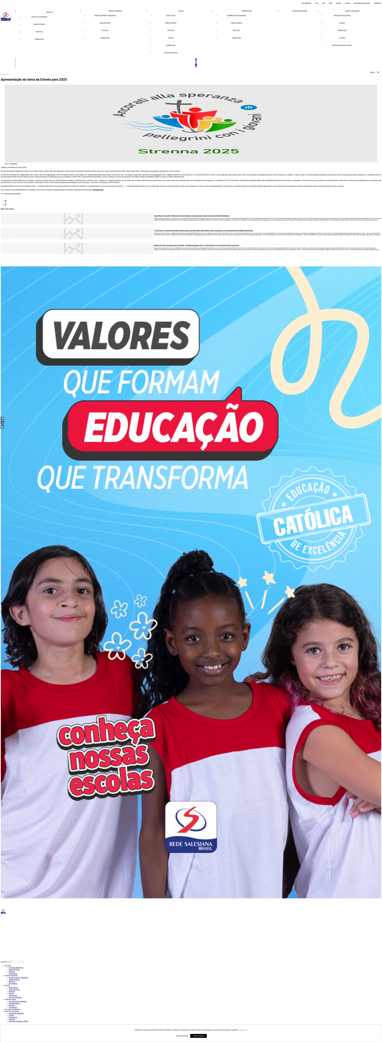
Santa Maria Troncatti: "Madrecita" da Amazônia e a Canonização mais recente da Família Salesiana (191, 216)
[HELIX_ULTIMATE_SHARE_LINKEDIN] (5, 205)
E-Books (342, 38)
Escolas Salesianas (39, 17)
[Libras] (2, 418)
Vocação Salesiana (299, 11)
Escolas (49, 12)
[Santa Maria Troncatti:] (77, 224)
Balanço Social (11, 929)
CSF (323, 3)
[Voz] (2, 422)
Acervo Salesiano (12, 1011)
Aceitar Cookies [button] (198, 1036)
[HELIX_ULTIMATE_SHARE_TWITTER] (5, 203)
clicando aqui (98, 190)
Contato (8, 948)
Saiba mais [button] (243, 1030)
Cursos (171, 38)
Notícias (39, 32)
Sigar (338, 3)
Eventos (377, 3)
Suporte (8, 946)
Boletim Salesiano (362, 3)
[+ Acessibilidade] (2, 427)
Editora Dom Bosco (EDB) (342, 45)
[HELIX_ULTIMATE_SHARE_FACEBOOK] (5, 201)
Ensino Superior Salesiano (105, 15)
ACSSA (347, 3)
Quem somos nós (11, 927)
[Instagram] (196, 61)
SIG (316, 3)
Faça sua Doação (170, 53)
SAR (330, 3)
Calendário (306, 3)
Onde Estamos (39, 24)
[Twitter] (196, 63)
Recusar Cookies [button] (182, 1036)
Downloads (39, 39)
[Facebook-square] (196, 59)
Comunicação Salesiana (236, 15)
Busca (372, 72)
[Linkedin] (196, 66)
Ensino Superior (115, 11)
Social (181, 11)
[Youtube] (196, 64)
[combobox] (14, 962)
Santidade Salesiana (342, 15)
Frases (342, 23)
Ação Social (171, 15)
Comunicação (246, 11)
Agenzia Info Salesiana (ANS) (12, 193)
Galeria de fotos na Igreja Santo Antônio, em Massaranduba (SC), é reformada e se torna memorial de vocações (196, 245)
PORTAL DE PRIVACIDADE (13, 940)
